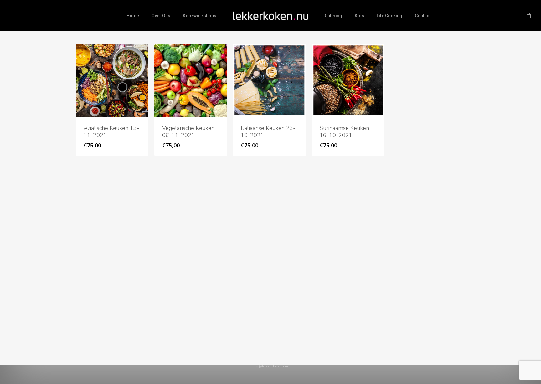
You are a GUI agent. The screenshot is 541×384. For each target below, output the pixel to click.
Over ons (161, 15)
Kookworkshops (199, 15)
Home (132, 15)
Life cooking (389, 15)
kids (359, 15)
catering (333, 15)
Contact (422, 15)
